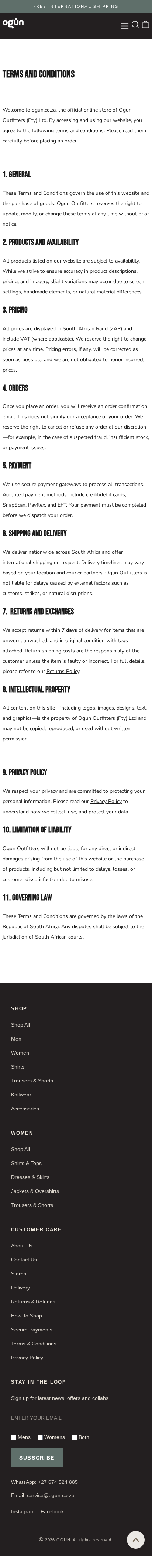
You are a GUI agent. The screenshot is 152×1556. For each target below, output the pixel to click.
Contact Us (24, 1260)
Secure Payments (31, 1330)
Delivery (20, 1288)
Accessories (25, 1109)
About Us (21, 1246)
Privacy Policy (106, 801)
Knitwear (21, 1095)
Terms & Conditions (33, 1343)
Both (83, 1437)
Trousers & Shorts (32, 1081)
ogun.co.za (44, 109)
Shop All (20, 1025)
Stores (18, 1274)
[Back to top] (136, 1540)
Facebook (52, 1511)
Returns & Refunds (33, 1302)
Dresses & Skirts (30, 1177)
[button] (135, 24)
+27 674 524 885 (58, 1482)
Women (20, 1053)
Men (16, 1039)
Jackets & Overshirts (35, 1191)
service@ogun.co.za (51, 1495)
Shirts (17, 1067)
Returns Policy (62, 671)
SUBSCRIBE (37, 1458)
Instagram (23, 1511)
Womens (54, 1437)
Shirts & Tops (26, 1163)
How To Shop (26, 1316)
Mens (23, 1437)
